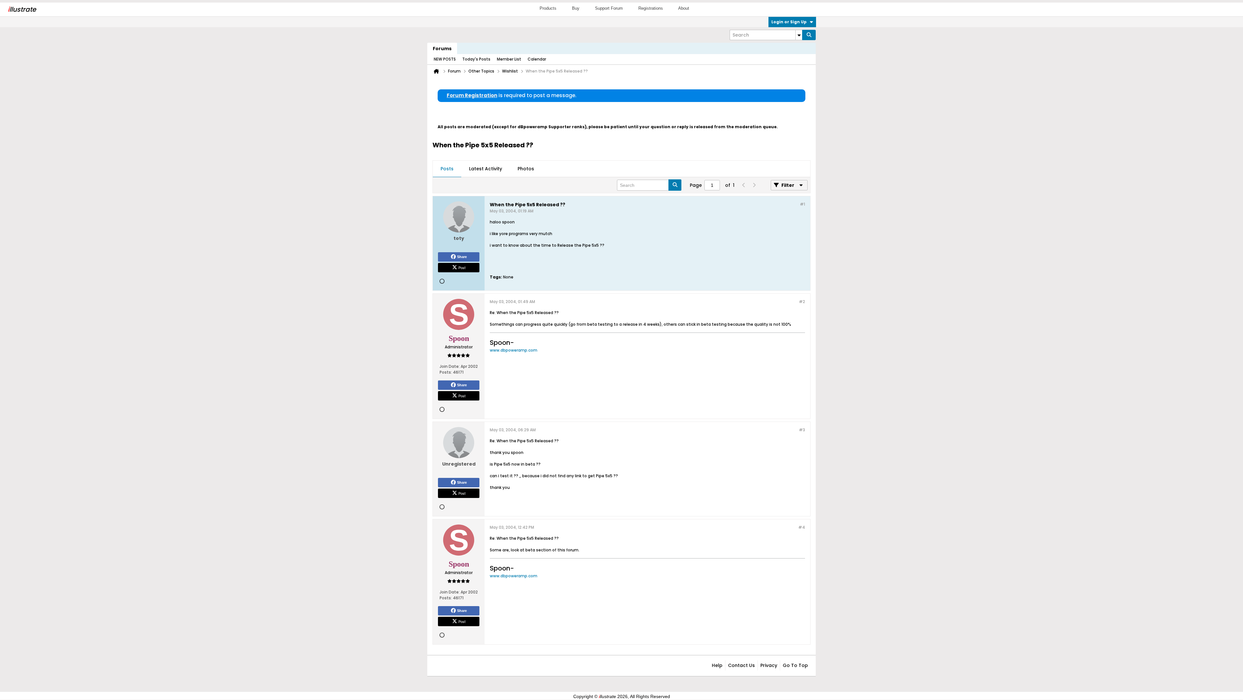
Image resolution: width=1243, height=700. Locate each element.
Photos (526, 168)
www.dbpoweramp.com (513, 350)
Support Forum (609, 8)
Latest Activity (485, 168)
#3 (802, 430)
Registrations (650, 8)
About (683, 8)
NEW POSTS (445, 59)
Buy (575, 8)
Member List (509, 59)
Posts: (446, 372)
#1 (802, 204)
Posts (447, 168)
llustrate (22, 9)
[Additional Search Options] (798, 35)
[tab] (447, 169)
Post (461, 267)
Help (717, 665)
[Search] (809, 35)
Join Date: (450, 366)
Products (548, 8)
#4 (801, 527)
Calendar (537, 59)
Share (462, 257)
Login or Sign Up (789, 22)
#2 (802, 301)
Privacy (768, 665)
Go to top (795, 665)
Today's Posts (476, 59)
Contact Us (741, 665)
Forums (442, 48)
